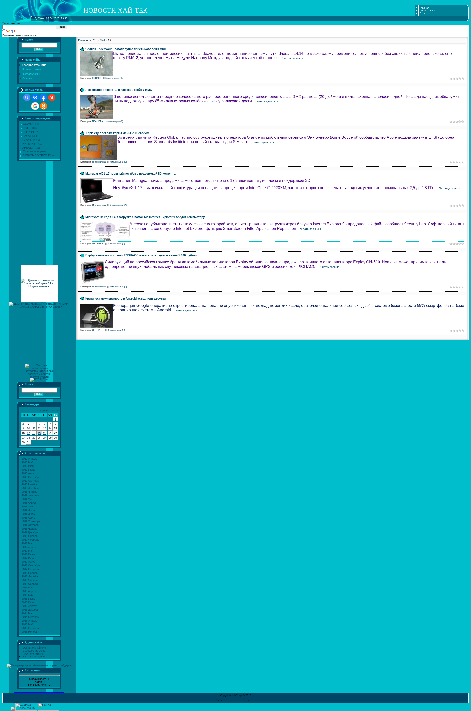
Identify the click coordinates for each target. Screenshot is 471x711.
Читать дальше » (292, 58)
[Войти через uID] (26, 97)
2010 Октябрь (30, 480)
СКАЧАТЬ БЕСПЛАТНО (36, 155)
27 (44, 437)
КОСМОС (28, 124)
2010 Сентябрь (31, 477)
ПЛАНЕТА (28, 139)
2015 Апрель (29, 620)
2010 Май (27, 462)
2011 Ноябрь (29, 528)
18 (33, 433)
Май (102, 40)
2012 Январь (30, 535)
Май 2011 (49, 410)
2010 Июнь (28, 466)
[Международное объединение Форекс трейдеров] (39, 665)
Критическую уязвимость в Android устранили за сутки (125, 298)
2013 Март (28, 587)
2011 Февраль (30, 495)
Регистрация (427, 10)
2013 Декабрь (30, 609)
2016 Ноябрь (30, 631)
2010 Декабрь (30, 488)
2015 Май (27, 624)
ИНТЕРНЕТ (29, 143)
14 (50, 428)
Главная (424, 7)
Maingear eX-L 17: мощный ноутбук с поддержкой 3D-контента (130, 173)
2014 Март (28, 613)
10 (28, 428)
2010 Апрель (29, 458)
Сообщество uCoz (34, 650)
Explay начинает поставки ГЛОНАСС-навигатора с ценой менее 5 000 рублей (141, 255)
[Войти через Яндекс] (51, 97)
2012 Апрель (29, 547)
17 (28, 433)
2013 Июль (28, 602)
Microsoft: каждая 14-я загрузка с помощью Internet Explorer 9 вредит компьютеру (145, 217)
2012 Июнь (28, 554)
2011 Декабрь (30, 532)
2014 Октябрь (30, 616)
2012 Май (27, 550)
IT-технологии (30, 151)
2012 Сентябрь (31, 565)
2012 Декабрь (30, 576)
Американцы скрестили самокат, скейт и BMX (118, 90)
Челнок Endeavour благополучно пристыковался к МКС (125, 49)
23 (23, 437)
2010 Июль (28, 469)
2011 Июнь (28, 510)
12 (39, 428)
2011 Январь (29, 491)
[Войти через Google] (35, 106)
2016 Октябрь (30, 628)
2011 (94, 40)
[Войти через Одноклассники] (43, 106)
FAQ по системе (33, 653)
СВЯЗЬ (26, 127)
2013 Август (29, 605)
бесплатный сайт (236, 700)
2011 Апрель (29, 502)
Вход (423, 13)
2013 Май (27, 594)
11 (34, 428)
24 (28, 437)
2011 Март (28, 499)
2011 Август (29, 517)
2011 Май (27, 506)
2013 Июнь (28, 598)
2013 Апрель (29, 591)
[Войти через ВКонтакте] (35, 97)
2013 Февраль (30, 583)
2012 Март (28, 543)
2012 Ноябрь (30, 572)
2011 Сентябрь (31, 521)
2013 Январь (30, 580)
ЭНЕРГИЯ (28, 131)
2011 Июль (28, 513)
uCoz (253, 700)
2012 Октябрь (30, 569)
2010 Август (29, 473)
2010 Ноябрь (30, 484)
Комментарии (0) (114, 78)
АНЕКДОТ (28, 147)
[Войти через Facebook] (43, 97)
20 (44, 433)
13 (44, 428)
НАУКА (26, 135)
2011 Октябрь (30, 524)
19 (39, 433)
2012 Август (29, 561)
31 (28, 442)
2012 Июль (28, 558)
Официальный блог (35, 647)
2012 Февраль (30, 539)
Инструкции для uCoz (36, 656)
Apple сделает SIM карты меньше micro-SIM (117, 133)
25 (33, 437)
